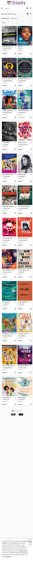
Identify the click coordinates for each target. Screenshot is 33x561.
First (13, 414)
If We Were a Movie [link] (23, 365)
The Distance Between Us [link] (24, 110)
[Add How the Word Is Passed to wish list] (31, 277)
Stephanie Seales (7, 335)
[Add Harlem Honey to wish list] (15, 405)
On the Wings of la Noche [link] (9, 270)
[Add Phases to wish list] (31, 54)
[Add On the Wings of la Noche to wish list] (15, 277)
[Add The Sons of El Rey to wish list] (15, 245)
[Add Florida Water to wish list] (15, 150)
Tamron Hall (6, 399)
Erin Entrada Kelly (7, 367)
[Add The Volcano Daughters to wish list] (31, 213)
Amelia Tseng (7, 208)
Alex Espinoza (7, 240)
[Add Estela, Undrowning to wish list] (15, 118)
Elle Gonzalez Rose (23, 240)
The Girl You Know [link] (23, 238)
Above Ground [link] (6, 302)
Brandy (20, 48)
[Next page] (21, 411)
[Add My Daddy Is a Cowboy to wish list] (15, 341)
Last (21, 414)
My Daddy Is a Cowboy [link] (9, 334)
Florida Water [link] (6, 142)
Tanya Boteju (22, 399)
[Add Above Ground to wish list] (15, 309)
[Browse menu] (30, 8)
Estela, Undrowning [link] (8, 110)
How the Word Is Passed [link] (24, 270)
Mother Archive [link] (22, 174)
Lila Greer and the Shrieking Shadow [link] (24, 334)
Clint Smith (21, 272)
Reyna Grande (22, 112)
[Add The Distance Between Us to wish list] (31, 118)
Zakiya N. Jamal (22, 367)
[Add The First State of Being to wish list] (15, 373)
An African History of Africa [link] (24, 78)
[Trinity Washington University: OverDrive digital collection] (16, 3)
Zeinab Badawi (22, 80)
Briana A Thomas (7, 48)
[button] (28, 14)
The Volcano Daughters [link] (24, 206)
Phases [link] (20, 47)
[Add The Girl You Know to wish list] (31, 245)
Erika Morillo (22, 176)
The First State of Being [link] (9, 365)
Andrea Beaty (22, 335)
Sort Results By (5, 18)
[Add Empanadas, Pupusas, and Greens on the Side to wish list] (15, 213)
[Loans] (27, 8)
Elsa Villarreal (7, 176)
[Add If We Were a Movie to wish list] (31, 373)
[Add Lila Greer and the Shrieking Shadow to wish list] (31, 341)
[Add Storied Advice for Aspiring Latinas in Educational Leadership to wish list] (15, 181)
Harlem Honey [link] (6, 397)
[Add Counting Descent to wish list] (31, 309)
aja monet (6, 144)
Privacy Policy (14, 543)
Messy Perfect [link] (21, 397)
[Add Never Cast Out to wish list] (31, 150)
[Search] (2, 8)
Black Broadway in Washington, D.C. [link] (9, 47)
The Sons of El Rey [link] (7, 238)
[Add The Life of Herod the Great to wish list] (15, 86)
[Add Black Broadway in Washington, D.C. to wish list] (15, 54)
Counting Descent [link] (23, 302)
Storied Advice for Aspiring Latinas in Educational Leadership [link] (9, 174)
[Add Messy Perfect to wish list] (31, 405)
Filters (3, 22)
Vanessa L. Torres (7, 272)
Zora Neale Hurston (8, 80)
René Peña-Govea (8, 112)
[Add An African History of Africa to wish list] (31, 86)
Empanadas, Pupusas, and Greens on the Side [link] (9, 206)
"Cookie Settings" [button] (23, 551)
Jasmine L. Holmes (23, 144)
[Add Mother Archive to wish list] (31, 181)
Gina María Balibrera (23, 208)
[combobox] (13, 8)
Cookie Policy (7, 556)
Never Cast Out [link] (22, 142)
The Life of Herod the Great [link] (9, 78)
